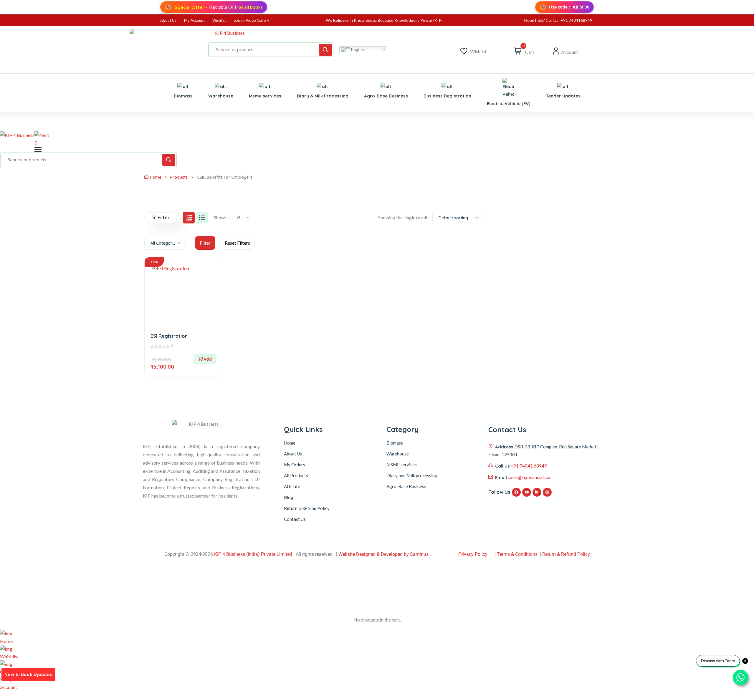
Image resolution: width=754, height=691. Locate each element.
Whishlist (9, 656)
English (357, 49)
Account (8, 687)
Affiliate (292, 486)
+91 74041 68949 (529, 465)
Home (155, 177)
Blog (288, 497)
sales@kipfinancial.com (530, 477)
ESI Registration (169, 336)
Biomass (394, 442)
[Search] (325, 50)
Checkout (10, 672)
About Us (168, 20)
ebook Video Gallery (251, 20)
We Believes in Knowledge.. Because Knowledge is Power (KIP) (384, 20)
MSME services (401, 464)
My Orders (294, 464)
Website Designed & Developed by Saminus (383, 554)
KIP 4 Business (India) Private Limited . (254, 554)
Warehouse (397, 453)
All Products (296, 475)
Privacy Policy (472, 554)
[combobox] (242, 217)
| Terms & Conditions (516, 554)
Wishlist (219, 20)
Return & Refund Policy (307, 508)
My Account (194, 20)
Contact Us (295, 519)
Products (179, 177)
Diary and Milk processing (411, 475)
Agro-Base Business (406, 486)
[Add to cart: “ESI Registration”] (205, 359)
